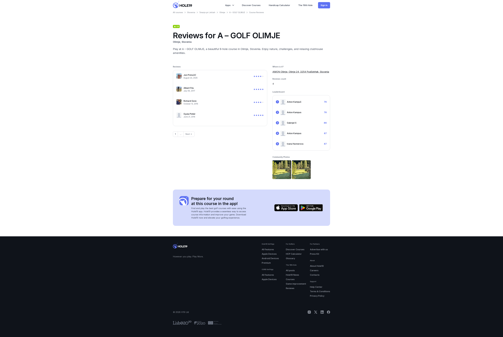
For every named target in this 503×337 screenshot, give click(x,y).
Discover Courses (295, 249)
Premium (266, 262)
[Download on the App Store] (286, 207)
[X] (315, 312)
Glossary (290, 258)
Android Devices (270, 258)
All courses (178, 12)
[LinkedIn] (322, 312)
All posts (290, 270)
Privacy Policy (317, 296)
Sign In (324, 5)
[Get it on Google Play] (311, 207)
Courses (290, 279)
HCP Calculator (294, 254)
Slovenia (191, 12)
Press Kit (314, 254)
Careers (314, 270)
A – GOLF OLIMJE (237, 12)
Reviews (290, 288)
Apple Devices (269, 254)
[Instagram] (309, 312)
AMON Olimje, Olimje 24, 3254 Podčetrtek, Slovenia (300, 71)
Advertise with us (319, 249)
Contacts (314, 275)
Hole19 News (292, 275)
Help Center (316, 287)
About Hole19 (317, 266)
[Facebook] (328, 312)
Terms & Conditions (320, 291)
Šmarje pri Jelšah (207, 12)
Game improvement (296, 283)
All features (268, 249)
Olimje (222, 12)
